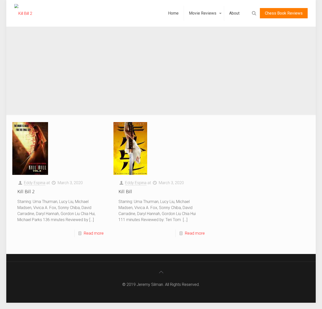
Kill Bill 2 (26, 191)
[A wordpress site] (23, 13)
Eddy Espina (34, 182)
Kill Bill (125, 191)
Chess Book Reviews (284, 13)
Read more (94, 233)
